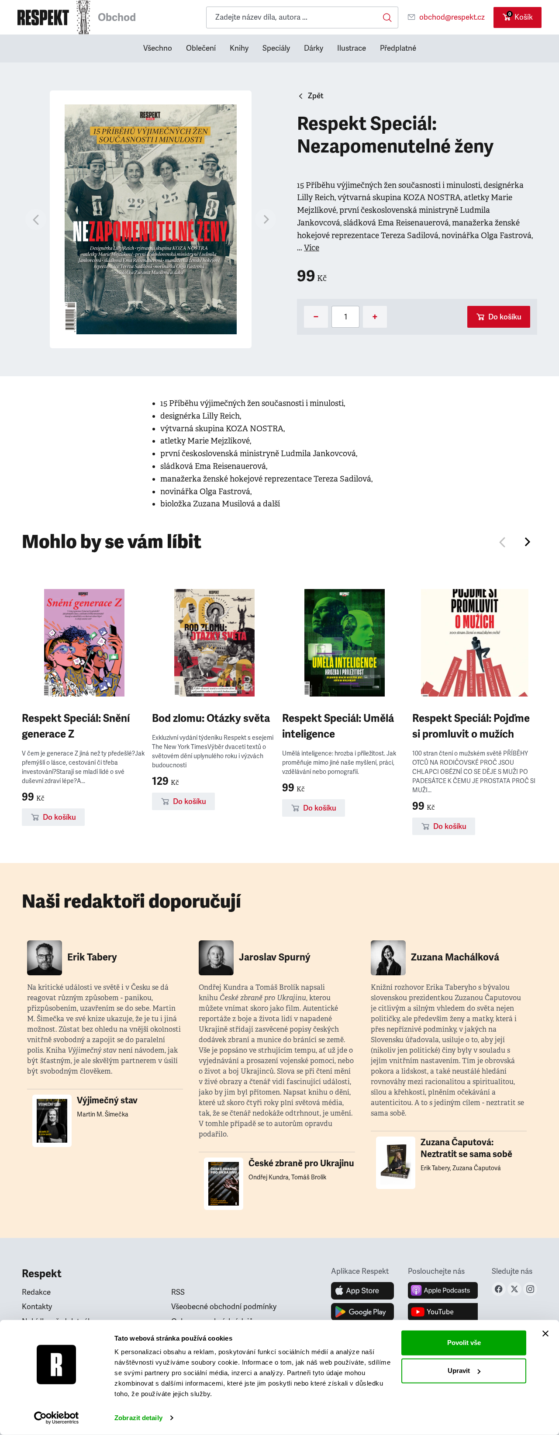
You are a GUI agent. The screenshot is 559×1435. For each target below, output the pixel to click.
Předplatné (398, 48)
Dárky (313, 48)
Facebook (499, 1289)
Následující (526, 541)
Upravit (459, 1370)
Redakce (36, 1292)
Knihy (239, 48)
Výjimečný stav (107, 1100)
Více (311, 248)
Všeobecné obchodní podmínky (223, 1306)
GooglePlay (362, 1312)
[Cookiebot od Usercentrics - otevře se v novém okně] (56, 1418)
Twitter (514, 1289)
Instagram (530, 1289)
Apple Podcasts (443, 1291)
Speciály (276, 48)
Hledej (387, 17)
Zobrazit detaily (138, 1417)
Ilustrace (351, 48)
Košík (520, 16)
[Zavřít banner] (545, 1334)
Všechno (157, 48)
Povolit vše (464, 1342)
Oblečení (201, 48)
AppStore (362, 1291)
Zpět (316, 96)
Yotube (443, 1312)
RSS (178, 1292)
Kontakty (37, 1306)
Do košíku (504, 317)
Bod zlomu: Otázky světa (211, 718)
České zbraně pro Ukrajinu (301, 1163)
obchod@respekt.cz (452, 17)
